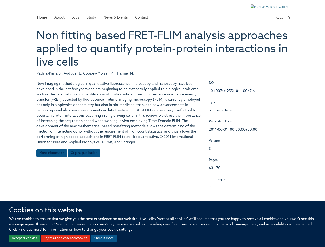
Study (91, 17)
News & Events (115, 17)
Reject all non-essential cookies (65, 238)
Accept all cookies (24, 238)
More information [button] (51, 153)
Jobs (75, 17)
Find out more (104, 238)
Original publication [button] (84, 153)
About (59, 17)
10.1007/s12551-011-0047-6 (232, 91)
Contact (141, 17)
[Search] (289, 18)
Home (42, 17)
